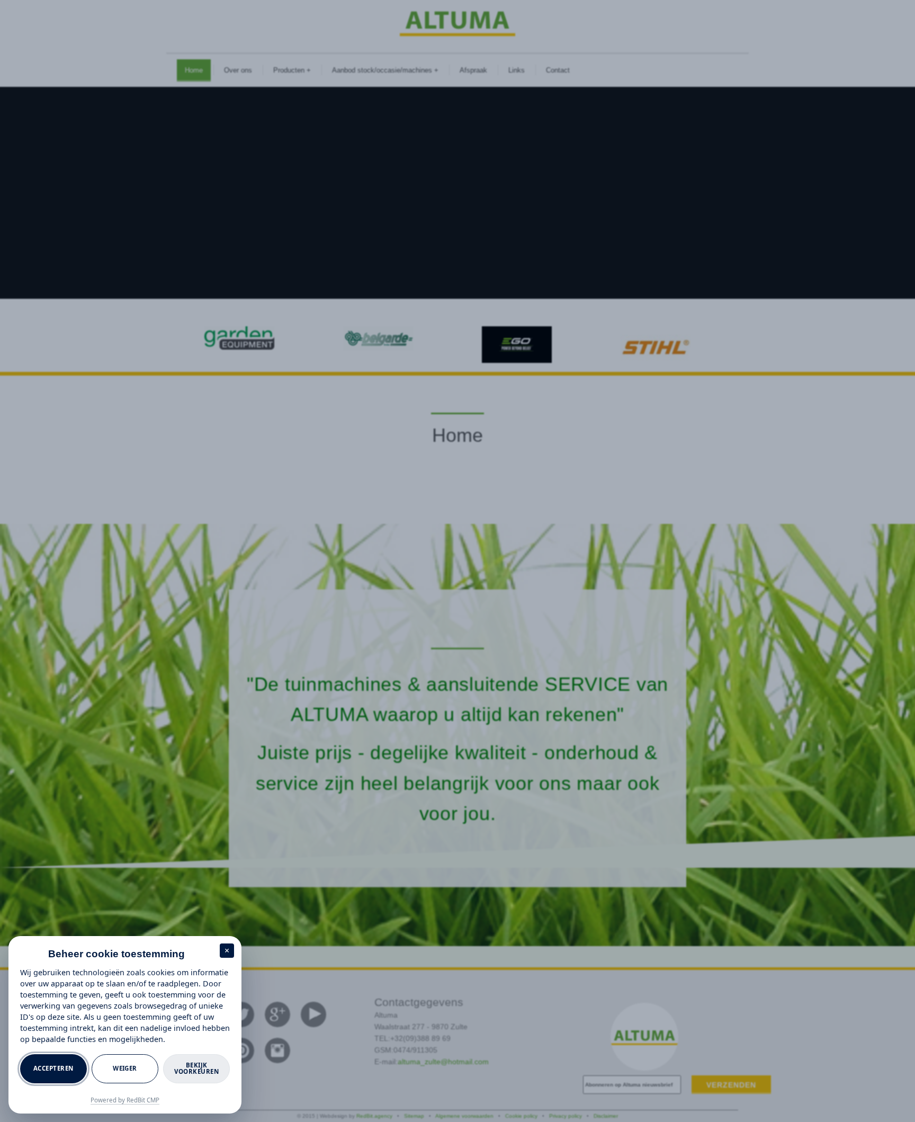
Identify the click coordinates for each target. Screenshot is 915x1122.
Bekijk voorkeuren (196, 1068)
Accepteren (53, 1068)
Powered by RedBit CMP (125, 1100)
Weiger (125, 1068)
